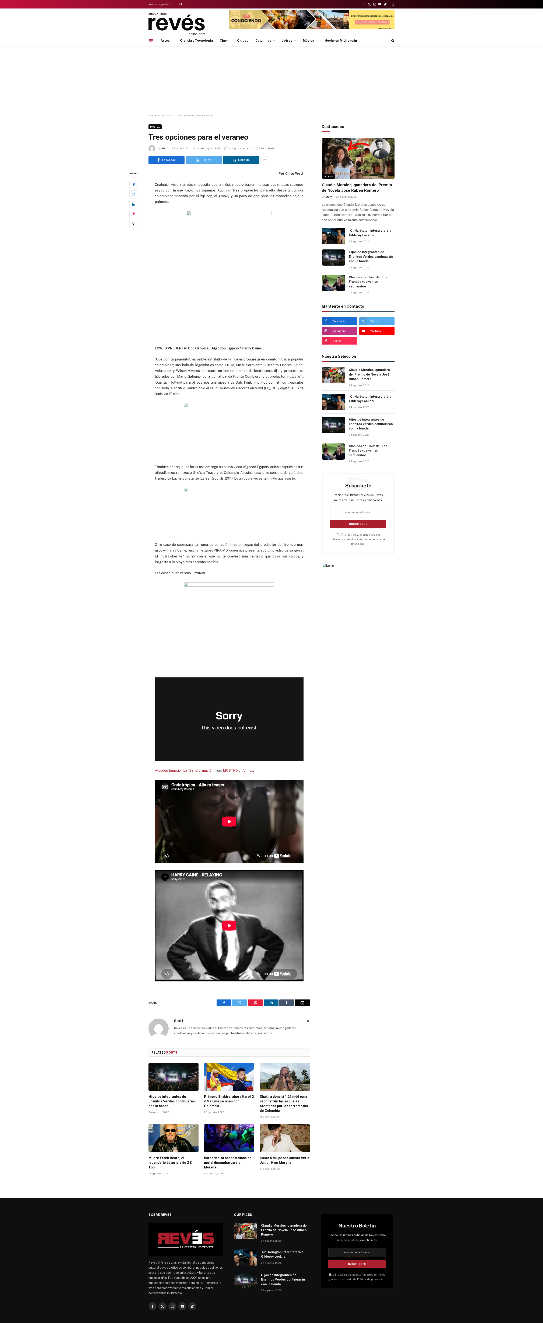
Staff (164, 148)
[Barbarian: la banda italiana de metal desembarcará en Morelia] (229, 1138)
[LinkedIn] (133, 204)
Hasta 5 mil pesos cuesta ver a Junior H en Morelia (284, 1160)
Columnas (263, 40)
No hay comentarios (240, 148)
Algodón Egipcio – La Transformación (184, 770)
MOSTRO (230, 770)
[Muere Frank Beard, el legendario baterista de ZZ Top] (173, 1138)
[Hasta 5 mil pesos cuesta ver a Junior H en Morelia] (285, 1138)
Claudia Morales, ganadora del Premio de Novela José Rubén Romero (357, 187)
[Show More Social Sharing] (264, 160)
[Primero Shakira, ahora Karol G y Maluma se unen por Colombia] (229, 1077)
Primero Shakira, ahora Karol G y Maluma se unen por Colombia (229, 1101)
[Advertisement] (271, 80)
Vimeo (248, 770)
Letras (287, 40)
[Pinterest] (133, 214)
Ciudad (242, 40)
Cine (223, 40)
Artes (165, 40)
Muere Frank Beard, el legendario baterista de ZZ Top (170, 1162)
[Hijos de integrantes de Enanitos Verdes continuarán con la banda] (173, 1077)
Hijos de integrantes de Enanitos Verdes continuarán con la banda (171, 1101)
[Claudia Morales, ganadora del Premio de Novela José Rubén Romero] (358, 158)
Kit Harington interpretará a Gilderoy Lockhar (370, 233)
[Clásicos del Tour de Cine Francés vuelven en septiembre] (333, 283)
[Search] (180, 4)
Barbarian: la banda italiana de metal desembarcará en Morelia (228, 1162)
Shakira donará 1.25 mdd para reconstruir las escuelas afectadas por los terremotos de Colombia (284, 1103)
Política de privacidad (370, 1279)
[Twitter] (133, 194)
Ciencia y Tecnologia (196, 40)
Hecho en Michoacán (341, 40)
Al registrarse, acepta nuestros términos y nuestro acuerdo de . (358, 539)
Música (308, 40)
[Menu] (151, 40)
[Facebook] (133, 184)
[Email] (133, 224)
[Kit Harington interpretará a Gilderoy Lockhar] (333, 236)
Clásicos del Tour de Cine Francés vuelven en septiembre (368, 281)
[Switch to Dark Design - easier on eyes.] (393, 4)
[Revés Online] (176, 24)
